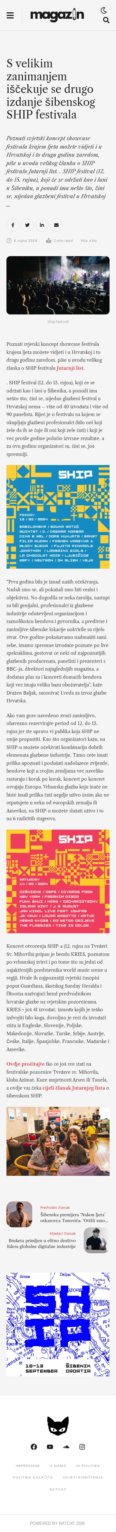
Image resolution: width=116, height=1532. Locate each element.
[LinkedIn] (41, 225)
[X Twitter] (27, 225)
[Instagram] (82, 1447)
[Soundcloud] (66, 1447)
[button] (10, 15)
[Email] (56, 225)
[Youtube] (50, 1447)
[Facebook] (12, 225)
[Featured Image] (58, 285)
